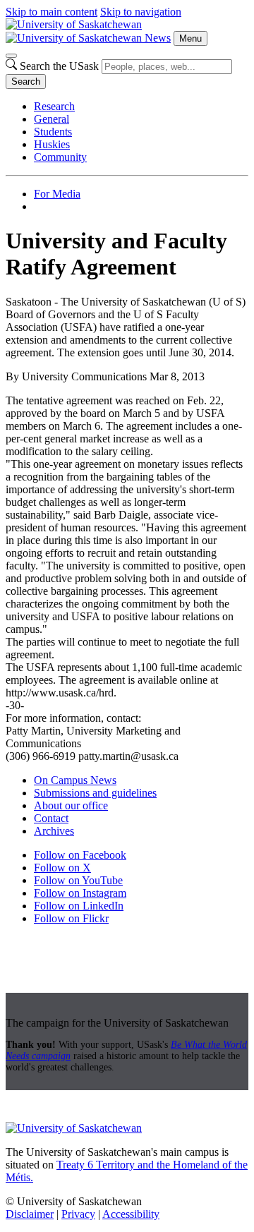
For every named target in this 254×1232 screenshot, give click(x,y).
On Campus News (75, 780)
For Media (57, 194)
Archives (54, 831)
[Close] (11, 56)
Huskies (52, 144)
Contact (51, 818)
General (51, 119)
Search (25, 81)
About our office (71, 805)
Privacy (78, 1214)
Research (54, 106)
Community (60, 157)
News (158, 38)
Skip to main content (51, 12)
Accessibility (130, 1214)
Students (53, 132)
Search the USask (59, 66)
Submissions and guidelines (95, 793)
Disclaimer (30, 1214)
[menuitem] (141, 106)
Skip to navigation (140, 12)
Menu (190, 38)
